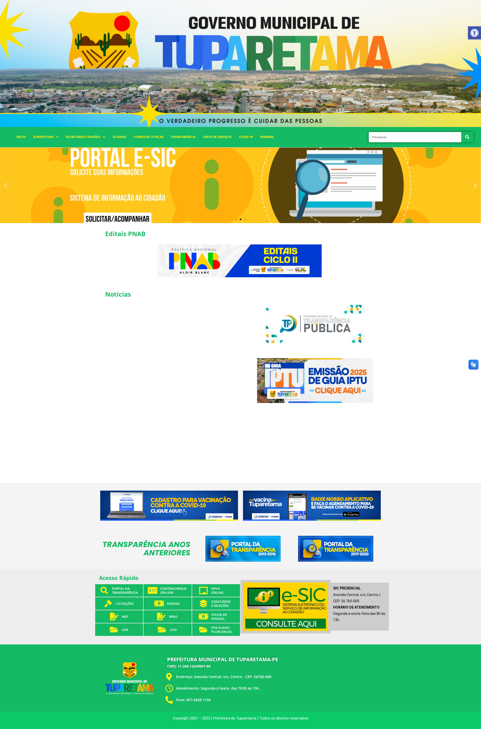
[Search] (467, 137)
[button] (474, 32)
